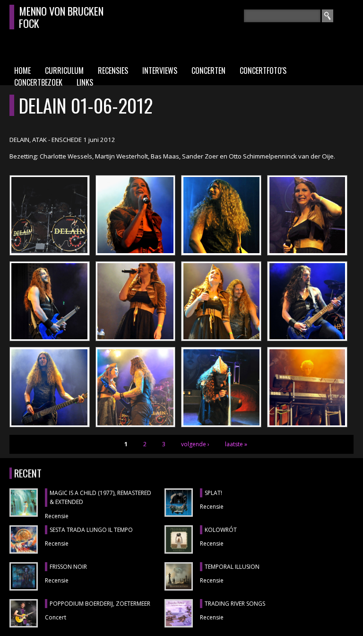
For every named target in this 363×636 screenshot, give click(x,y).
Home (22, 70)
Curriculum (64, 70)
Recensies (113, 70)
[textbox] (282, 15)
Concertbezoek (38, 82)
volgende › (195, 444)
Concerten (208, 70)
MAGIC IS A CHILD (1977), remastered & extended (100, 497)
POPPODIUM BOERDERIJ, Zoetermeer (100, 604)
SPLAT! (213, 493)
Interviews (159, 70)
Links (85, 82)
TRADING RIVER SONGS (235, 604)
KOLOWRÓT (221, 530)
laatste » (236, 444)
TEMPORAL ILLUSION (232, 567)
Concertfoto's (263, 70)
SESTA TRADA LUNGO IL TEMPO (91, 530)
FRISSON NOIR (68, 567)
